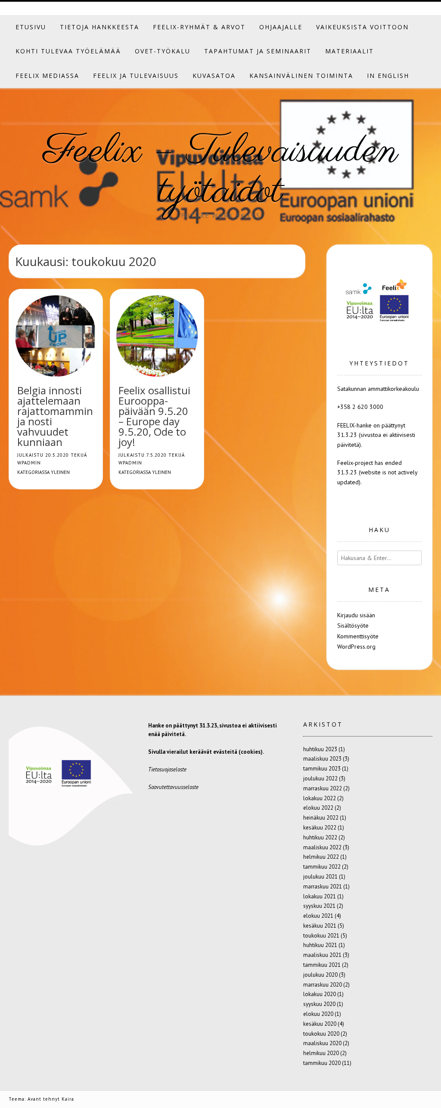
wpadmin (29, 463)
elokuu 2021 (318, 915)
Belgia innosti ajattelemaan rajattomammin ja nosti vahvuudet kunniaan (55, 416)
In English (388, 75)
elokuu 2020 (318, 1014)
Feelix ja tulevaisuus (136, 75)
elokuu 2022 (318, 807)
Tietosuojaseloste (167, 769)
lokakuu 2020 (319, 994)
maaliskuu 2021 (322, 955)
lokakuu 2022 (319, 798)
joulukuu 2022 (320, 778)
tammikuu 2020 (322, 1063)
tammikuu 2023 (322, 768)
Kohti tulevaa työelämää (68, 51)
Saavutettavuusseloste (173, 787)
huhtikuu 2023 (320, 749)
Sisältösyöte (353, 625)
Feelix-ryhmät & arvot (199, 27)
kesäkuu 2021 (319, 925)
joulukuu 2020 (320, 974)
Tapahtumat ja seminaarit (257, 51)
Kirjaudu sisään (356, 615)
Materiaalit (349, 51)
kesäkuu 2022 (319, 827)
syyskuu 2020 (319, 1004)
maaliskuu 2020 (322, 1043)
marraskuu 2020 (322, 984)
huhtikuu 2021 (320, 945)
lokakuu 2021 (319, 896)
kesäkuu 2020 (319, 1024)
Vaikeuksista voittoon (362, 27)
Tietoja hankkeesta (99, 27)
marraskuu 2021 (322, 886)
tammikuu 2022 (322, 866)
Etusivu (31, 27)
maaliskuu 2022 (322, 847)
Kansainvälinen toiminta (301, 75)
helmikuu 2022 (321, 856)
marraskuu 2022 (322, 788)
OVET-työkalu (162, 51)
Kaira (68, 1099)
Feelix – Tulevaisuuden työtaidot (220, 171)
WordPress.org (356, 646)
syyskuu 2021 (319, 906)
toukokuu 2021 (321, 935)
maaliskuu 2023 (322, 758)
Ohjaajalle (280, 27)
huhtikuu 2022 (320, 837)
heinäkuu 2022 (321, 817)
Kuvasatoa (214, 75)
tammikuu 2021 (322, 965)
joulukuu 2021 (320, 876)
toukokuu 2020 (321, 1033)
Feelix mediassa (47, 75)
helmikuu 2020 (321, 1053)
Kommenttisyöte (358, 636)
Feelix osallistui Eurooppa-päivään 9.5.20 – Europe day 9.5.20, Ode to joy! (154, 416)
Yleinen (60, 472)
